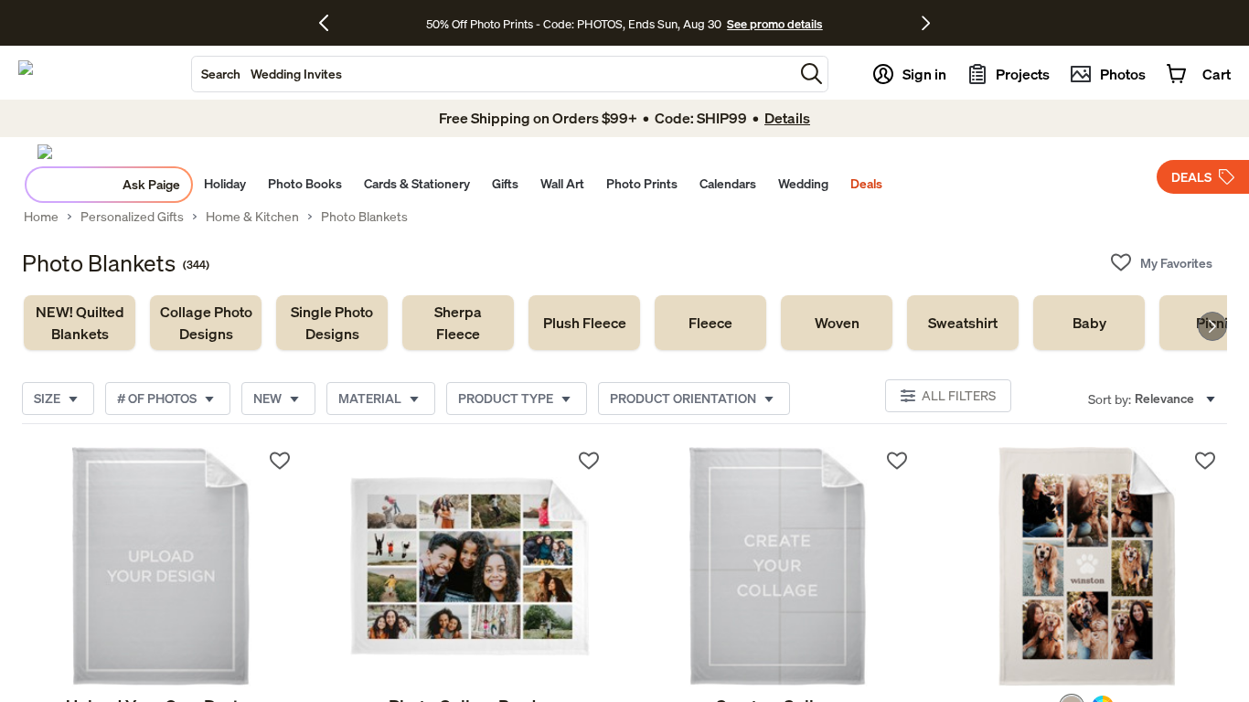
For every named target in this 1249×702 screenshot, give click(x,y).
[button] (811, 74)
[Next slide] (1212, 326)
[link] (79, 322)
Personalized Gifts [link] (132, 216)
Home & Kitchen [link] (252, 216)
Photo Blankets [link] (364, 216)
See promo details (774, 24)
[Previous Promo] (330, 23)
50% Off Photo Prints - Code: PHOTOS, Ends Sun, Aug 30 (573, 24)
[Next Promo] (926, 23)
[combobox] (492, 74)
